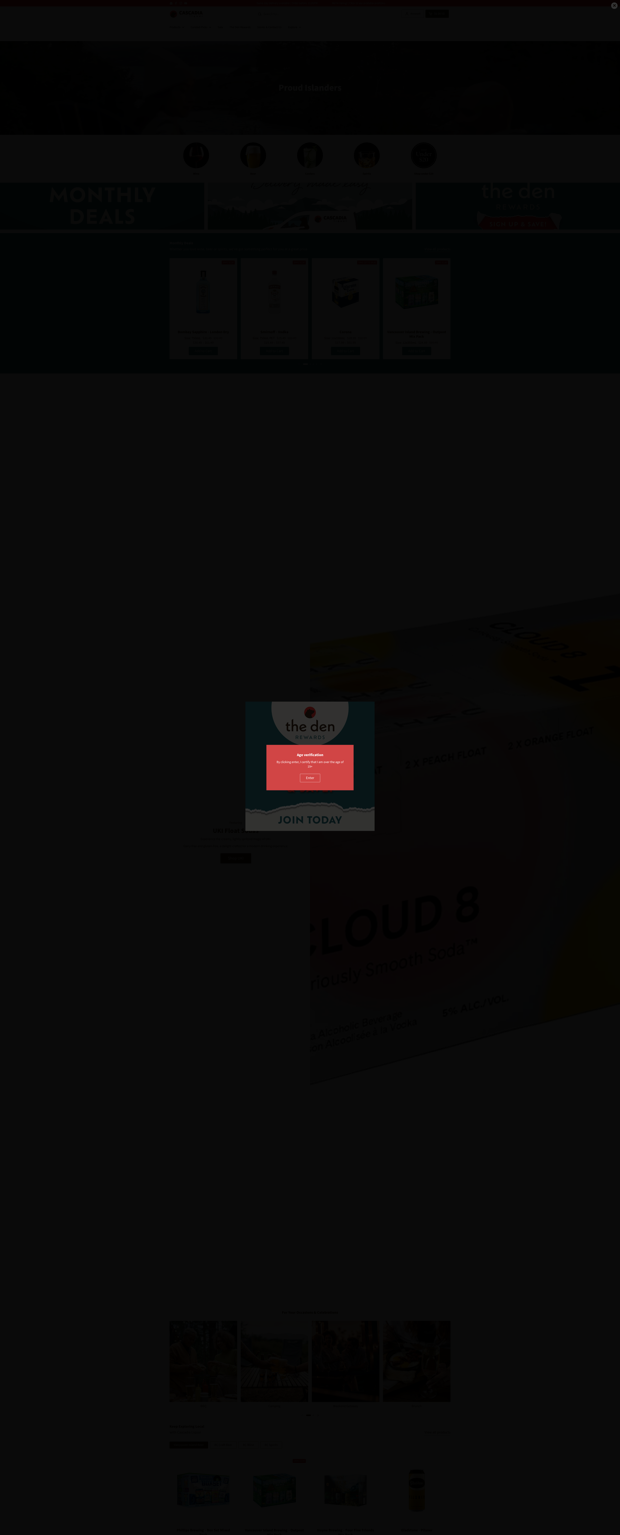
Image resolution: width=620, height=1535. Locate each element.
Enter (310, 778)
